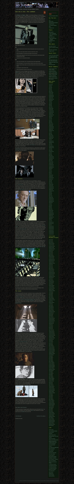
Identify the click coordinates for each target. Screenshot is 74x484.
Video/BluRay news (52, 40)
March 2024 (50, 122)
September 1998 (51, 369)
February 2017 (51, 175)
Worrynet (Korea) (51, 474)
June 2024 (50, 118)
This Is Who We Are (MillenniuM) (53, 447)
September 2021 (51, 142)
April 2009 (50, 284)
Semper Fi (50, 446)
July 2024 (50, 117)
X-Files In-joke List (51, 455)
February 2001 (51, 331)
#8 (21, 236)
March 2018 (50, 160)
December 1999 (51, 349)
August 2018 (51, 159)
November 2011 (51, 260)
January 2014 (51, 211)
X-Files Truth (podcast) (52, 443)
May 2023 (50, 133)
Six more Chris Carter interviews (53, 55)
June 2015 (50, 193)
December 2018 (51, 156)
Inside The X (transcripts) (52, 452)
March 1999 (50, 361)
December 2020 (51, 146)
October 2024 (51, 113)
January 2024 (51, 125)
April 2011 (50, 267)
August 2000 (51, 339)
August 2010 (51, 277)
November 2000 (51, 335)
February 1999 (51, 362)
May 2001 (50, 327)
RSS (57, 15)
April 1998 (50, 375)
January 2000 (51, 348)
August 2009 (51, 282)
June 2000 (50, 341)
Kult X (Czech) (51, 472)
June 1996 (50, 395)
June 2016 (50, 180)
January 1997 (51, 387)
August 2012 (51, 250)
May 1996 (50, 396)
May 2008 (50, 294)
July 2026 (50, 86)
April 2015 (50, 194)
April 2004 (50, 305)
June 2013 (50, 239)
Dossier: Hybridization (52, 33)
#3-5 (42, 236)
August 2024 (51, 116)
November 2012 (51, 246)
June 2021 (50, 143)
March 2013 (50, 242)
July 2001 (50, 324)
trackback (23, 411)
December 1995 (51, 403)
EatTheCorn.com (21, 3)
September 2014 (51, 201)
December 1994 (51, 413)
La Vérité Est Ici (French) (52, 464)
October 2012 (51, 247)
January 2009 (51, 286)
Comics (42, 409)
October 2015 (51, 189)
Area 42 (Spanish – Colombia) (53, 459)
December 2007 (51, 230)
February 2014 (51, 210)
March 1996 (50, 399)
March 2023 (50, 134)
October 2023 (51, 129)
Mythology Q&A (51, 32)
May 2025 (50, 104)
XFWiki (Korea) (51, 473)
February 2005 (51, 302)
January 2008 (51, 298)
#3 (18, 236)
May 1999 (50, 358)
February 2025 (51, 108)
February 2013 (51, 243)
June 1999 (50, 357)
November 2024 (51, 112)
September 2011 (51, 263)
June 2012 (50, 252)
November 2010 (51, 273)
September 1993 (51, 424)
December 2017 (51, 164)
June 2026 (50, 87)
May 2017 (50, 172)
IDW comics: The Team (52, 46)
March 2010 (50, 280)
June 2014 (50, 205)
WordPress (33, 480)
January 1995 (51, 412)
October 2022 (51, 138)
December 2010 (51, 226)
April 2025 (50, 105)
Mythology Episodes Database (53, 22)
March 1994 (50, 417)
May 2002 (50, 314)
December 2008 (51, 228)
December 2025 (51, 95)
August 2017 (51, 168)
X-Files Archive (51, 451)
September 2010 (51, 276)
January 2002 (51, 319)
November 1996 (51, 390)
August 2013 (51, 218)
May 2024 (50, 120)
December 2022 (51, 137)
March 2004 (50, 306)
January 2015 (51, 197)
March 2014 (50, 209)
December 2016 (51, 177)
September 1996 (51, 392)
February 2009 (51, 285)
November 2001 (51, 320)
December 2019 (51, 151)
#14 (20, 295)
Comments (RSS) (43, 480)
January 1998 (51, 379)
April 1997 (50, 383)
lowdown (18, 407)
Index (49, 20)
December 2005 (51, 232)
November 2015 (51, 188)
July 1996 (50, 394)
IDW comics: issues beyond (53, 49)
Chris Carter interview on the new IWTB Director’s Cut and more (53, 57)
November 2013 (51, 214)
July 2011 (50, 264)
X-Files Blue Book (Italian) (53, 468)
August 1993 (51, 425)
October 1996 (51, 391)
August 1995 (51, 407)
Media (50, 26)
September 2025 (51, 99)
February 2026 (51, 92)
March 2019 (50, 155)
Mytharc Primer (51, 21)
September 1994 (51, 416)
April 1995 (50, 411)
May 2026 (50, 88)
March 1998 (50, 377)
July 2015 (50, 192)
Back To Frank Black (52, 448)
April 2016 (50, 181)
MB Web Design (52, 480)
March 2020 (50, 150)
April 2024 (50, 121)
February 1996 (51, 400)
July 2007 (50, 301)
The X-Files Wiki (51, 450)
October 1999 (51, 352)
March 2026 (50, 91)
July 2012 (50, 251)
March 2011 (50, 268)
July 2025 (50, 101)
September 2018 (51, 158)
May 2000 (50, 343)
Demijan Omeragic (51, 68)
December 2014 (51, 198)
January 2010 (51, 281)
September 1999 (51, 353)
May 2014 (50, 206)
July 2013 (50, 219)
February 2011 (51, 269)
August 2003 (51, 307)
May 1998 (50, 374)
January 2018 (51, 163)
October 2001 (51, 322)
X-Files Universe (51, 432)
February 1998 (51, 378)
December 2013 (51, 213)
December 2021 (51, 141)
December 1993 (51, 420)
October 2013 (51, 215)
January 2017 (51, 176)
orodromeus (50, 71)
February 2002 (51, 318)
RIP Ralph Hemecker (52, 64)
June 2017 (50, 171)
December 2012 (51, 222)
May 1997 (50, 382)
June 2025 (50, 103)
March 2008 (50, 297)
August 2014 (51, 202)
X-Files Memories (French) (53, 465)
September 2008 (51, 290)
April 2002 (50, 315)
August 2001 (51, 323)
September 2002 (51, 311)
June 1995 (50, 408)
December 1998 (51, 365)
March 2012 (50, 255)
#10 (36, 230)
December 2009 (51, 227)
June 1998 (50, 373)
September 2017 (51, 167)
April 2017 (50, 173)
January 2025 (51, 109)
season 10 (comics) (23, 407)
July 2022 (50, 139)
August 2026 (51, 84)
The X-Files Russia (51, 470)
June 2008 (50, 293)
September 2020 (51, 147)
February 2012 (51, 256)
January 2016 (51, 185)
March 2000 (50, 345)
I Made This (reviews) (52, 438)
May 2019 (50, 154)
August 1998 (51, 370)
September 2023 (51, 130)
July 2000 (50, 340)
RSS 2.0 (32, 410)
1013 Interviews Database (53, 25)
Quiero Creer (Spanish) (52, 460)
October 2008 (51, 289)
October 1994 (51, 415)
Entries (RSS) (37, 480)
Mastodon (54, 15)
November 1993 (51, 421)
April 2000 (50, 344)
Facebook (50, 15)
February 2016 (51, 184)
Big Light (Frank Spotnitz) (52, 456)
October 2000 (51, 336)
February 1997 (51, 386)
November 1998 (51, 366)
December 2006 (51, 231)
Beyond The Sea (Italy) (52, 469)
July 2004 (50, 303)
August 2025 (51, 100)
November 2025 (51, 96)
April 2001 (50, 328)
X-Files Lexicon (51, 429)
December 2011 (51, 223)
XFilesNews (50, 433)
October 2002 (51, 310)
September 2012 (51, 248)
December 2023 (51, 126)
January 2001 (51, 332)
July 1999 (50, 356)
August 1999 (51, 354)
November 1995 (51, 404)
